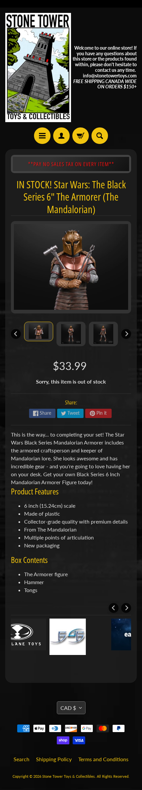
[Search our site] (99, 135)
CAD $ (68, 708)
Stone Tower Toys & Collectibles (68, 776)
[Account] (61, 135)
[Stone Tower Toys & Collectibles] (38, 67)
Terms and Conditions (103, 759)
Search (21, 759)
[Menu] (42, 135)
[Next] (126, 334)
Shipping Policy (54, 759)
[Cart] (80, 135)
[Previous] (16, 334)
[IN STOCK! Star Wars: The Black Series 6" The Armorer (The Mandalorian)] (38, 331)
